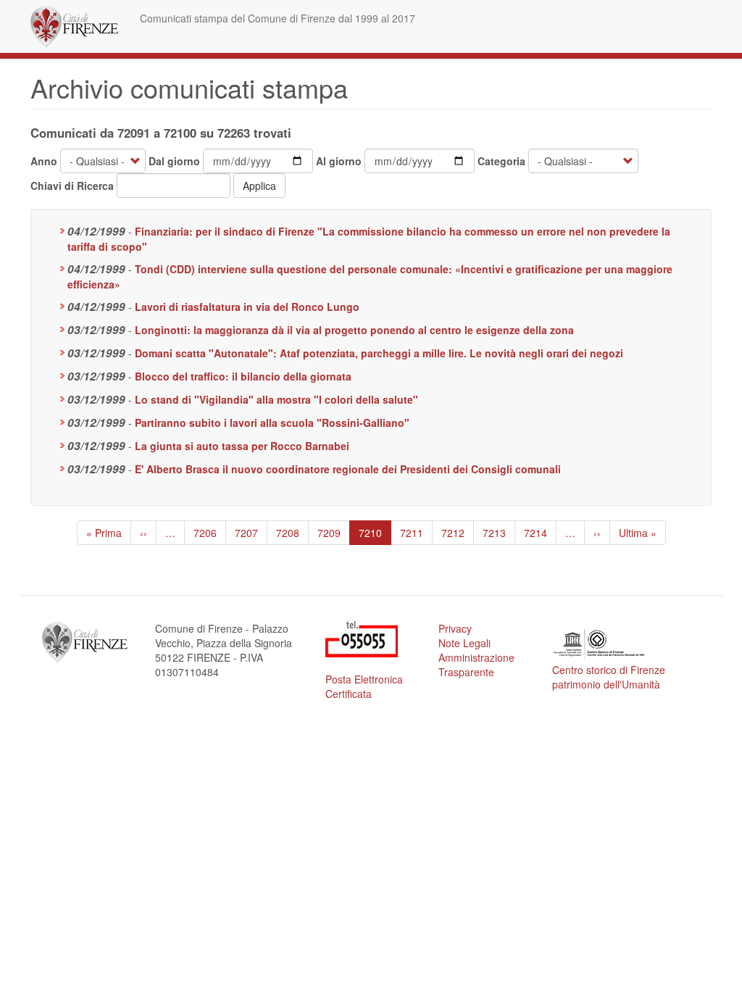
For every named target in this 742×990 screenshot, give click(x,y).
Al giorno (339, 161)
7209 (329, 532)
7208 (288, 532)
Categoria (501, 161)
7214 (536, 532)
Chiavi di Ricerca (72, 185)
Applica (259, 185)
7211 (412, 532)
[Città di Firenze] (79, 26)
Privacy (455, 628)
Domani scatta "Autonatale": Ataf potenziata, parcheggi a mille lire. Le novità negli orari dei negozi (379, 353)
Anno (43, 161)
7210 (375, 535)
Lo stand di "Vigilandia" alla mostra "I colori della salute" (276, 399)
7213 (495, 532)
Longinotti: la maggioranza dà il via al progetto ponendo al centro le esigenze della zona (354, 330)
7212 (453, 532)
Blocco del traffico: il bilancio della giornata (243, 376)
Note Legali (464, 643)
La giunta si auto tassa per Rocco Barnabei (242, 445)
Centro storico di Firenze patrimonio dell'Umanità (608, 676)
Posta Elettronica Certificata (364, 686)
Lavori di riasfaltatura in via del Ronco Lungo (247, 306)
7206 (205, 532)
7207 (247, 532)
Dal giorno (174, 161)
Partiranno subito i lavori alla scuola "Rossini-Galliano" (272, 422)
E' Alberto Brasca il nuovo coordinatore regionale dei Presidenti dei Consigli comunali (348, 469)
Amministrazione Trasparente (476, 664)
